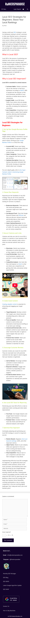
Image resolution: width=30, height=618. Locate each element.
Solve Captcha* (6, 532)
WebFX (22, 90)
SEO (15, 32)
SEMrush (21, 215)
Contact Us (6, 606)
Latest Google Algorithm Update (12, 585)
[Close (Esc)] (25, 1)
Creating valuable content (9, 304)
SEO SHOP (6, 589)
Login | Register (17, 9)
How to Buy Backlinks (9, 610)
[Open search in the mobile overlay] (27, 9)
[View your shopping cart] (23, 9)
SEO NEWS (6, 581)
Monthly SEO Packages (9, 573)
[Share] (28, 1)
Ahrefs (20, 264)
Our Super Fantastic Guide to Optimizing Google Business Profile (13, 172)
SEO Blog (5, 577)
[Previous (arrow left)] (2, 309)
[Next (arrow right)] (27, 309)
